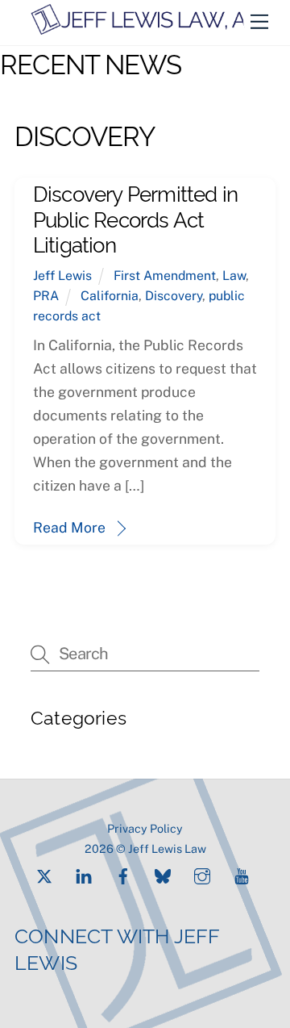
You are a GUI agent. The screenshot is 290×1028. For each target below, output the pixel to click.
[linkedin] (84, 874)
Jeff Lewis (62, 275)
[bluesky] (163, 874)
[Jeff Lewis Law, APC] (152, 29)
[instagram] (202, 874)
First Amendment (165, 275)
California (110, 295)
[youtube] (242, 874)
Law (234, 275)
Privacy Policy (145, 828)
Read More (69, 527)
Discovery (173, 295)
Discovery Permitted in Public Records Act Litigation (135, 217)
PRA (46, 295)
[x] (44, 874)
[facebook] (123, 874)
